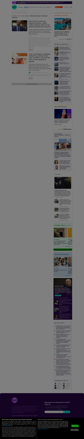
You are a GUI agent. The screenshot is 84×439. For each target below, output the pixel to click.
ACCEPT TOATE (75, 425)
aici (2, 433)
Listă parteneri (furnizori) (42, 428)
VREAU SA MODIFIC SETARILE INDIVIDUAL (74, 430)
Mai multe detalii (9, 425)
